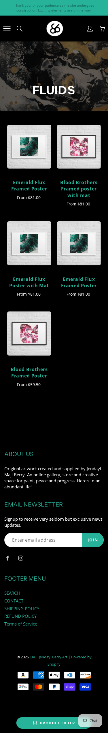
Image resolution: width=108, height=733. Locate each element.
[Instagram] (21, 558)
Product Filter (57, 723)
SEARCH (12, 593)
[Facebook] (7, 558)
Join (93, 540)
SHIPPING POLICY (21, 608)
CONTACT (13, 601)
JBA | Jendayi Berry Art (48, 657)
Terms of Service (20, 624)
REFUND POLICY (20, 616)
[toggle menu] (7, 28)
